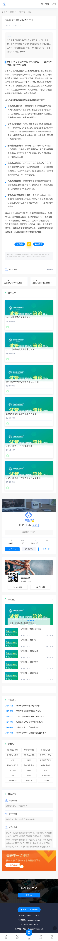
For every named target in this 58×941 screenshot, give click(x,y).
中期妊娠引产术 (12, 765)
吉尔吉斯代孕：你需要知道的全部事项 (23, 478)
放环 (12, 760)
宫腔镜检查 (12, 781)
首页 (5, 12)
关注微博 (41, 587)
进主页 (47, 549)
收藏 (21, 244)
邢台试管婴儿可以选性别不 (42, 283)
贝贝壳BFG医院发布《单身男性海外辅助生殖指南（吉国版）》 (45, 755)
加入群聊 (19, 587)
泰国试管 (29, 781)
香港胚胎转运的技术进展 (29, 673)
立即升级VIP (13, 865)
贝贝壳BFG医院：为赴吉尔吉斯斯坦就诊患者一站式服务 (29, 750)
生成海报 (50, 269)
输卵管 (29, 776)
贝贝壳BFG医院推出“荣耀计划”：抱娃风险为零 (12, 755)
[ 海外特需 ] (9, 706)
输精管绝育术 (45, 765)
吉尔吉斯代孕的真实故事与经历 (20, 349)
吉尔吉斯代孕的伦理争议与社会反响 (22, 381)
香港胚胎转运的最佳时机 (29, 662)
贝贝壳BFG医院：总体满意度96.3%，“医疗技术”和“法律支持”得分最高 (46, 750)
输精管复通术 (29, 765)
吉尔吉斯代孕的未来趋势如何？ (20, 317)
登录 (47, 4)
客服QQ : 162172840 (30, 910)
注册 (54, 4)
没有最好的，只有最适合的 (16, 806)
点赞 (39, 244)
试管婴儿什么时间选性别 (13, 283)
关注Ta (13, 549)
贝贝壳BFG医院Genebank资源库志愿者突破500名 (29, 755)
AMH (12, 776)
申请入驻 (29, 895)
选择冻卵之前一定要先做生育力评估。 (21, 819)
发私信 (30, 549)
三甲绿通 (45, 781)
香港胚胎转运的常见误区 (29, 640)
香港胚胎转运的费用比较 (29, 651)
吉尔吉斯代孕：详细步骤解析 (19, 446)
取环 (29, 760)
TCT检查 (12, 770)
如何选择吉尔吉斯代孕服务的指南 (21, 413)
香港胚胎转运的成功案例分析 (30, 629)
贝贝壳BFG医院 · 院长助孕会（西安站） (12, 750)
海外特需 (22, 12)
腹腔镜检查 (46, 776)
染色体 (29, 770)
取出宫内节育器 (45, 760)
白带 (45, 770)
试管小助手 (13, 269)
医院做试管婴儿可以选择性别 (19, 20)
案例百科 (13, 12)
